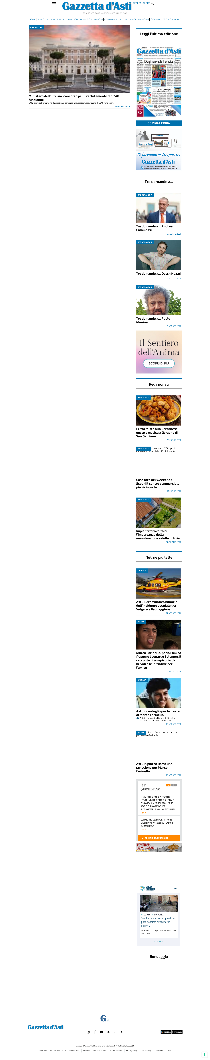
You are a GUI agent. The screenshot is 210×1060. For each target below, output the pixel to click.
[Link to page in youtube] (102, 1032)
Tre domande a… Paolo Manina (153, 320)
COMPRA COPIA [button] (159, 123)
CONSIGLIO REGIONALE (172, 19)
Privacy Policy (131, 1050)
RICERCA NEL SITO (141, 3)
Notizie (33, 19)
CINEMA (69, 19)
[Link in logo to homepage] (53, 1026)
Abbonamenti (74, 1050)
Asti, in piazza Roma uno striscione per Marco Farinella (154, 767)
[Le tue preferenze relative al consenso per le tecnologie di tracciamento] (205, 1055)
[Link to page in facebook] (95, 1032)
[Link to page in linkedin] (115, 1032)
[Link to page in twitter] (122, 1032)
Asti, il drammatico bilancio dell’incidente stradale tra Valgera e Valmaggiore (156, 605)
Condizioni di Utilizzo (162, 1050)
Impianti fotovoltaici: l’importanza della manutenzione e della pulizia (158, 534)
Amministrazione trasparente (95, 1050)
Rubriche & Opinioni (128, 19)
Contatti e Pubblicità (58, 1050)
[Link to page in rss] (108, 1032)
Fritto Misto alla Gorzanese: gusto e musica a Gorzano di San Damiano (157, 432)
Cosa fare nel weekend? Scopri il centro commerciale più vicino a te (157, 483)
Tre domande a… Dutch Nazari (158, 273)
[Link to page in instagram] (88, 1032)
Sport (89, 19)
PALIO (39, 19)
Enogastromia (79, 19)
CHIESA (45, 19)
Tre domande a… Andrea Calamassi (154, 228)
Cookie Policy (146, 1050)
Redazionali (143, 19)
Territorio (98, 19)
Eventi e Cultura (57, 19)
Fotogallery (155, 19)
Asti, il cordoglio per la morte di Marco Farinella (158, 713)
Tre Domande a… (111, 19)
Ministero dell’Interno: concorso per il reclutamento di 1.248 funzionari (74, 97)
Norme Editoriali (116, 1050)
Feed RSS (43, 1050)
